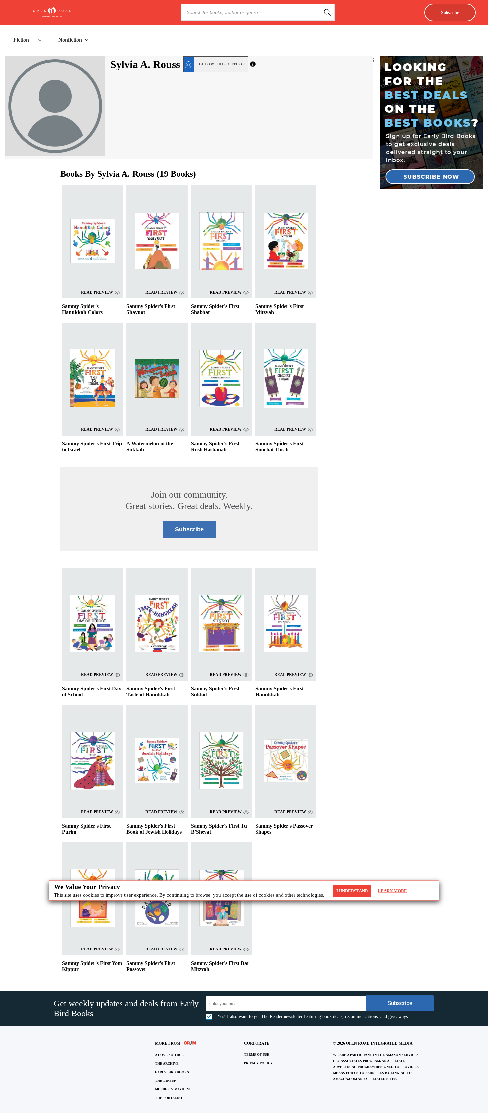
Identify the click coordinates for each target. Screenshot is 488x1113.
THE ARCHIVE (167, 1063)
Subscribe (450, 12)
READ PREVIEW (97, 292)
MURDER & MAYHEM (172, 1089)
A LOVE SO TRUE (169, 1055)
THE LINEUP (165, 1080)
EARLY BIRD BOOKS (172, 1072)
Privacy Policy (258, 1063)
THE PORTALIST (169, 1098)
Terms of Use (256, 1054)
